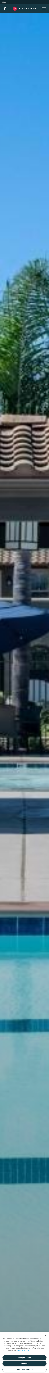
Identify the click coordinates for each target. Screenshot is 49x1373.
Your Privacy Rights (24, 1369)
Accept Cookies (24, 1358)
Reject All (24, 1363)
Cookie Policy (23, 1350)
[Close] (45, 1335)
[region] (24, 1352)
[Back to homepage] (24, 9)
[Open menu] (43, 8)
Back (4, 2)
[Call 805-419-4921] (5, 8)
